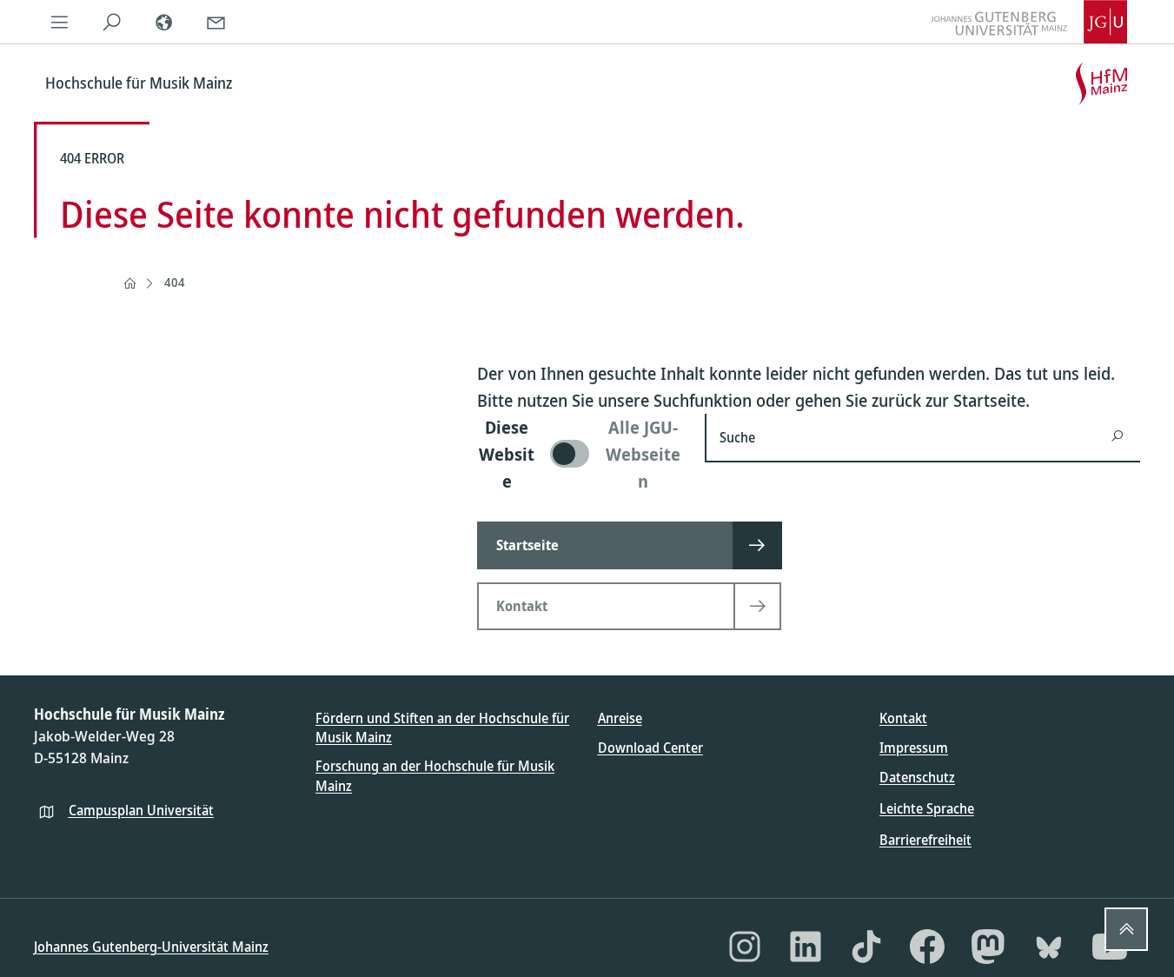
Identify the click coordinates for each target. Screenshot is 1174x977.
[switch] (581, 454)
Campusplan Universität (141, 810)
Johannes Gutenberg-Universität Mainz (151, 946)
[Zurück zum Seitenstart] (1126, 929)
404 (174, 282)
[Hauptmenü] (60, 21)
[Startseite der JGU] (1029, 21)
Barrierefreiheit (925, 839)
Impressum (913, 747)
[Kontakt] (216, 21)
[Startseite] (129, 283)
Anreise (620, 718)
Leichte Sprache (926, 808)
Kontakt (903, 718)
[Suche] (112, 21)
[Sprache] (164, 21)
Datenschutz (917, 777)
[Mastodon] (988, 946)
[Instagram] (744, 946)
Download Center (650, 747)
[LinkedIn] (805, 946)
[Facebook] (927, 946)
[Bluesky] (1048, 946)
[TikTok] (866, 946)
